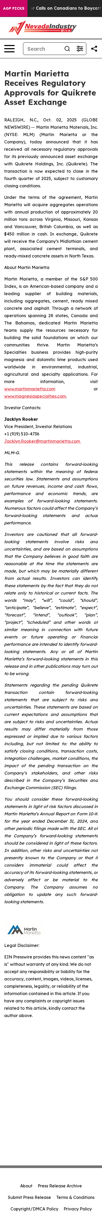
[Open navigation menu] (9, 48)
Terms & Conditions (75, 1197)
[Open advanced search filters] (79, 49)
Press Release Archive (60, 1185)
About (26, 1185)
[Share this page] (94, 48)
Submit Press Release (29, 1197)
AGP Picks (13, 8)
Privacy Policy (78, 1208)
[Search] (67, 49)
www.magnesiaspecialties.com (35, 396)
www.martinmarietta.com (29, 388)
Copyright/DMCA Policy (34, 1208)
